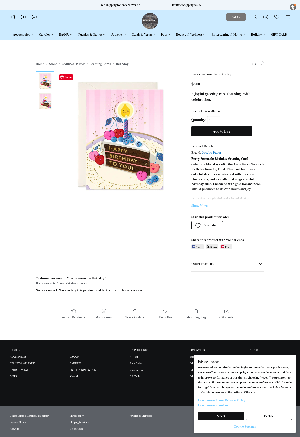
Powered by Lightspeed (141, 415)
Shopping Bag (196, 317)
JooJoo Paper (211, 152)
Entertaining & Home (227, 34)
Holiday (257, 34)
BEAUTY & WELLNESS (23, 363)
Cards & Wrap (142, 34)
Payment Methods (18, 422)
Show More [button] (199, 205)
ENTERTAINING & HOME (84, 369)
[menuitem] (255, 64)
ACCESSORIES (18, 356)
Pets (164, 34)
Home (40, 64)
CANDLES (75, 363)
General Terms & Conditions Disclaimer (29, 415)
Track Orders (134, 317)
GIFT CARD (279, 34)
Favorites (165, 317)
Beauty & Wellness (189, 34)
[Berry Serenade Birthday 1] (45, 101)
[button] (150, 21)
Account (134, 356)
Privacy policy (77, 415)
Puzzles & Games (90, 34)
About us (14, 428)
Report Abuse (76, 428)
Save (68, 77)
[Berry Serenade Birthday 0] (45, 80)
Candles (45, 34)
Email (192, 356)
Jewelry (117, 34)
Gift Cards (226, 317)
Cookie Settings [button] (245, 426)
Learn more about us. (213, 405)
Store (53, 64)
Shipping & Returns (79, 422)
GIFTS (13, 376)
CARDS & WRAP (73, 64)
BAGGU (64, 34)
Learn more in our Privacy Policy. (222, 400)
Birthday (122, 64)
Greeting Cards (100, 64)
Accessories (22, 34)
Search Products (73, 317)
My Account (104, 317)
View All (74, 376)
